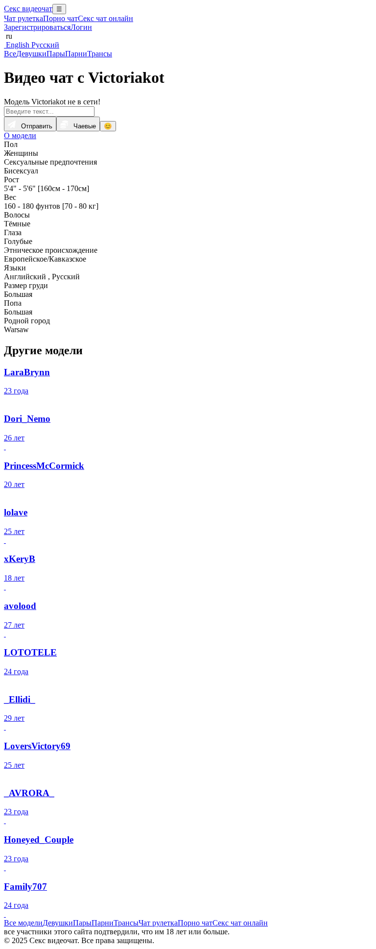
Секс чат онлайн (105, 18)
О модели (20, 135)
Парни (76, 53)
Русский (44, 45)
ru (8, 36)
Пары (56, 53)
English (16, 45)
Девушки (31, 53)
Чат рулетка (23, 18)
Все (10, 53)
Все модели (23, 923)
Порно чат (60, 18)
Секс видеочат (28, 8)
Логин (81, 27)
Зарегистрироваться (37, 27)
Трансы (99, 53)
